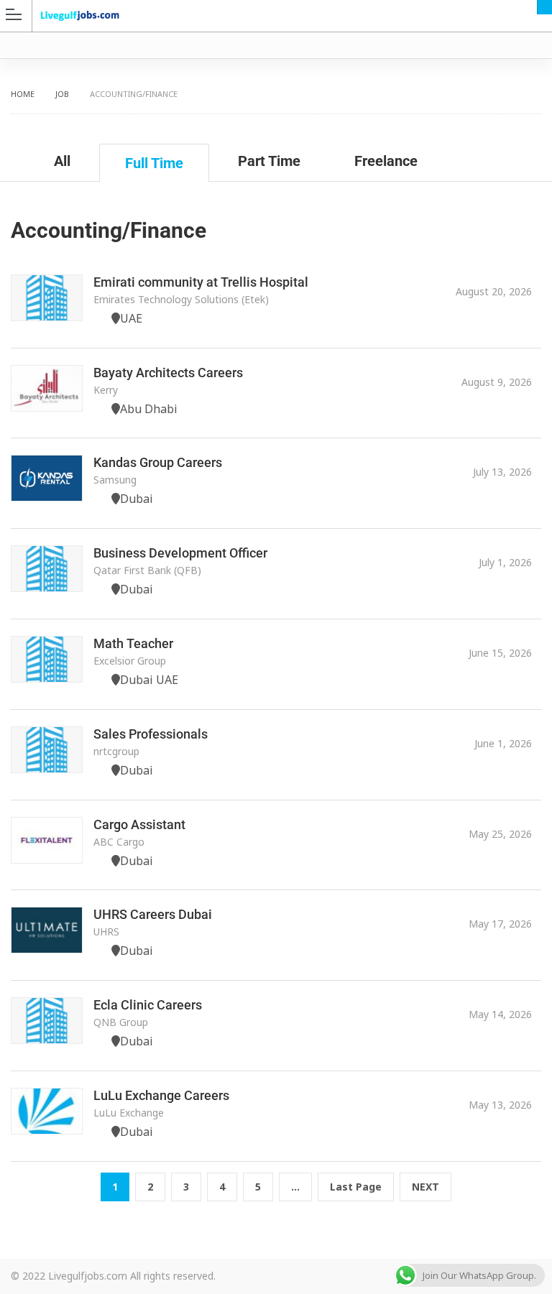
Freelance (386, 161)
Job (62, 93)
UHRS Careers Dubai (152, 914)
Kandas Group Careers (157, 462)
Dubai (544, 7)
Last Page (356, 1186)
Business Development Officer (180, 552)
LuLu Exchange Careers (161, 1095)
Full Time (154, 163)
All (62, 161)
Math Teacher (133, 643)
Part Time (269, 161)
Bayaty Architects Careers (168, 372)
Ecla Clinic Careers (147, 1004)
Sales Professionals (150, 733)
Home (22, 93)
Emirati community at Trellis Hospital (200, 282)
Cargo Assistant (139, 824)
